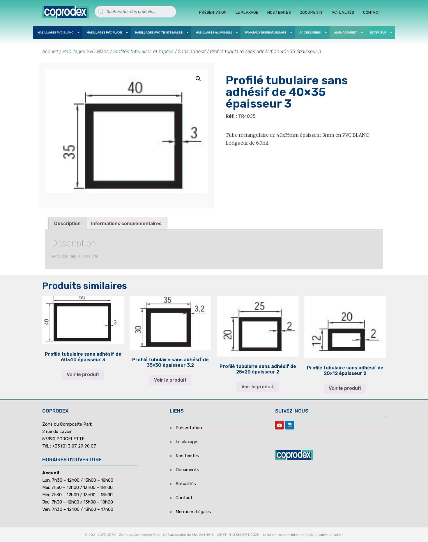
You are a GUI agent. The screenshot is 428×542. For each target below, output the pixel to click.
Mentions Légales (193, 511)
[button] (198, 78)
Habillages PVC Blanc (85, 51)
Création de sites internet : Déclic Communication (303, 535)
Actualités (343, 12)
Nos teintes (279, 12)
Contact (371, 12)
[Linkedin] (289, 425)
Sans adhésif (192, 51)
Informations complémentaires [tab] (126, 223)
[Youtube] (279, 425)
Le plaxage (247, 12)
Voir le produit (83, 374)
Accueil (50, 51)
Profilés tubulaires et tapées (143, 51)
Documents (311, 12)
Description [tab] (67, 223)
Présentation (213, 12)
